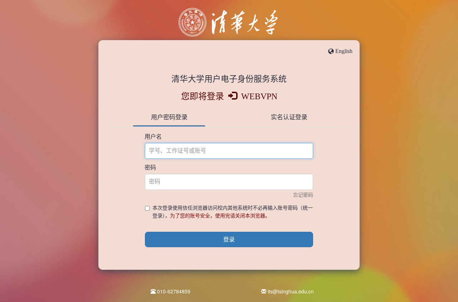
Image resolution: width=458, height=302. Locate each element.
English (343, 51)
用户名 (153, 137)
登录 (229, 239)
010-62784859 (173, 291)
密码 (150, 167)
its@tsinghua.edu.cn (291, 291)
